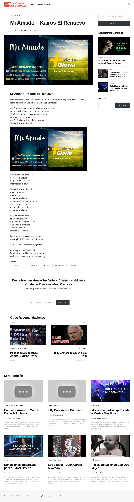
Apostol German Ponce (19, 348)
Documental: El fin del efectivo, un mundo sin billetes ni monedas (119, 74)
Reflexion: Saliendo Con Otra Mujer (110, 466)
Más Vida (96, 405)
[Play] (48, 149)
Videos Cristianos (43, 4)
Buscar (102, 98)
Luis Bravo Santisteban (21, 30)
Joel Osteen (9, 460)
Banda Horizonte (11, 405)
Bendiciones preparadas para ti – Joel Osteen (20, 466)
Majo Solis (19, 405)
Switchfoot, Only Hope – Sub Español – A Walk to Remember (119, 88)
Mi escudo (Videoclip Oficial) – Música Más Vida (110, 411)
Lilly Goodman (53, 405)
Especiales (84, 348)
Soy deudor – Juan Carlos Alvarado (65, 466)
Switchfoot (113, 83)
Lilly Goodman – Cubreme (65, 410)
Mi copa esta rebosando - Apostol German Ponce (24, 354)
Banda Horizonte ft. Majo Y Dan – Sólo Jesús (21, 411)
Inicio (33, 4)
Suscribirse (62, 302)
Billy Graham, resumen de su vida (70, 354)
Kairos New (16, 15)
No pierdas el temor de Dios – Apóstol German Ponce (112, 61)
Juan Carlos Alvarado (55, 460)
